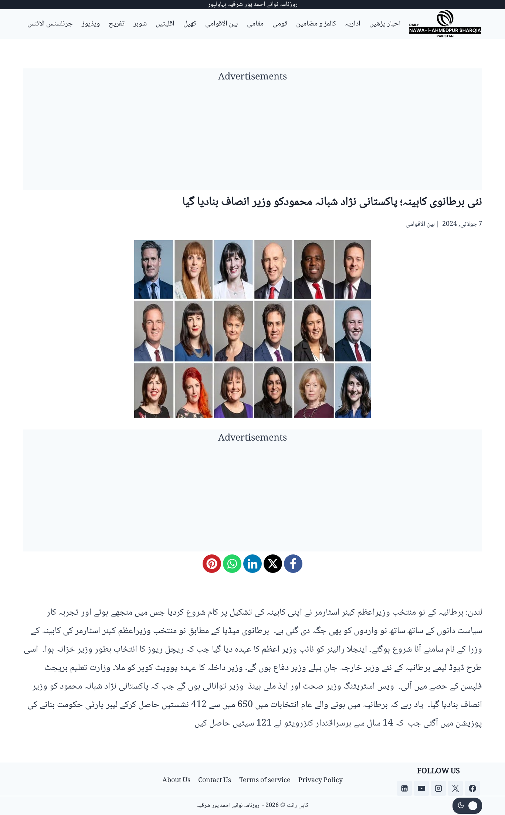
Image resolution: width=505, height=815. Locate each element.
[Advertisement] (252, 138)
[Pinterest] (212, 563)
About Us (176, 780)
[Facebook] (293, 563)
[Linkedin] (404, 788)
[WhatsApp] (232, 563)
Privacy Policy (320, 780)
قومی (279, 24)
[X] (273, 563)
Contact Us (214, 780)
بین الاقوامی (221, 24)
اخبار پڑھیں (385, 24)
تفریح (117, 24)
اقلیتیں (165, 24)
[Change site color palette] (467, 806)
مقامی (255, 24)
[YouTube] (421, 788)
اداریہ (352, 24)
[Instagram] (438, 788)
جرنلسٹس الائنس (50, 24)
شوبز (140, 24)
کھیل (189, 24)
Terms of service (265, 780)
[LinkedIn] (252, 563)
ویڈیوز (91, 24)
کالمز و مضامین (316, 24)
